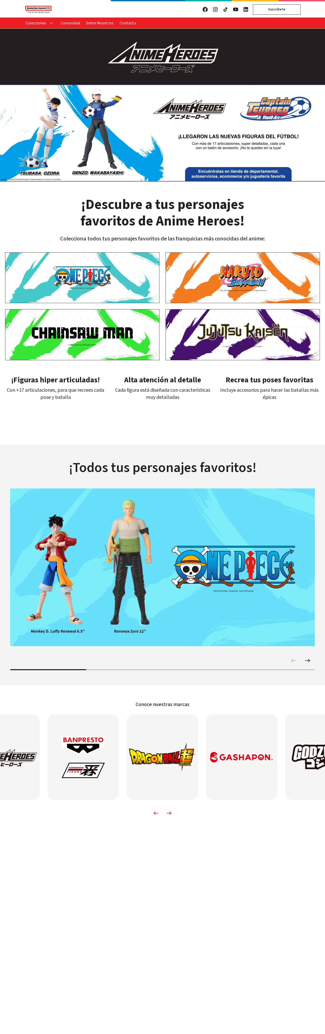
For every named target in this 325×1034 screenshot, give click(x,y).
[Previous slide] (293, 661)
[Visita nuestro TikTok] (225, 9)
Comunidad (70, 23)
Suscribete (276, 9)
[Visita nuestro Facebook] (205, 9)
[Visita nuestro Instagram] (215, 9)
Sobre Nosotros (99, 23)
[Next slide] (308, 661)
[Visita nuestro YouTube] (236, 9)
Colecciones (35, 23)
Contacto (128, 23)
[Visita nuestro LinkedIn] (246, 9)
